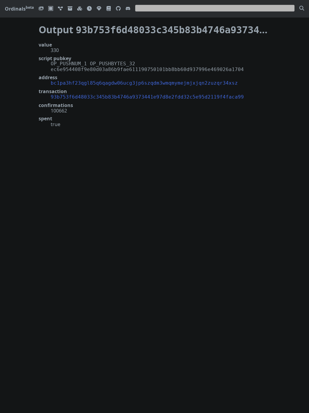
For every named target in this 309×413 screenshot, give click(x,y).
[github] (118, 9)
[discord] (128, 9)
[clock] (89, 9)
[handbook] (108, 9)
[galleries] (70, 9)
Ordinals (19, 8)
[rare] (99, 9)
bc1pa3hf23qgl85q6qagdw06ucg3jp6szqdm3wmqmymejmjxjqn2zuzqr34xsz (144, 83)
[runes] (50, 9)
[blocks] (79, 9)
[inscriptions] (41, 9)
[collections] (60, 9)
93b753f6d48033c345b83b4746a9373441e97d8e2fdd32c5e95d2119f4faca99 (147, 97)
